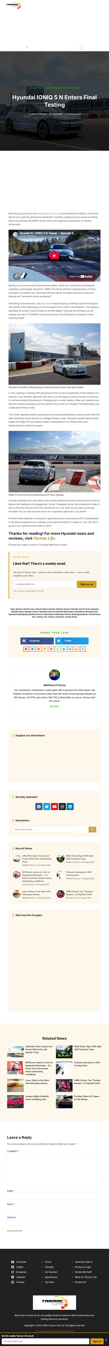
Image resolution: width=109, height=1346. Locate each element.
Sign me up (86, 584)
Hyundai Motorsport (65, 611)
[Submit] (92, 829)
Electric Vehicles (70, 609)
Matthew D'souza (35, 614)
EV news (86, 609)
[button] (27, 47)
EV (80, 609)
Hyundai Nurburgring (18, 614)
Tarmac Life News (56, 617)
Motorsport (67, 88)
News (77, 88)
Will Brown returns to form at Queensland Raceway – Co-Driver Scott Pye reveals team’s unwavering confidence (39, 1068)
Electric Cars (29, 609)
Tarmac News (71, 617)
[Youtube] (54, 806)
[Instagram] (62, 806)
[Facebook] (38, 806)
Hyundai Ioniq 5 (31, 611)
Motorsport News (63, 614)
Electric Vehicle (56, 609)
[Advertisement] (73, 21)
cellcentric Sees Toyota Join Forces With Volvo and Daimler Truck (37, 859)
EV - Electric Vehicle (40, 88)
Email (11, 1204)
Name (11, 1191)
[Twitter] (46, 806)
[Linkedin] (70, 806)
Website (11, 1217)
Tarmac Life (44, 538)
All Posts (54, 706)
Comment (13, 1151)
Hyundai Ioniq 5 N (47, 611)
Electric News (41, 609)
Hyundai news (91, 611)
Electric (19, 609)
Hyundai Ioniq (17, 611)
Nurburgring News (80, 614)
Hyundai (55, 88)
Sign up (97, 1341)
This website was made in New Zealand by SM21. (54, 1331)
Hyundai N (55, 213)
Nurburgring (43, 213)
